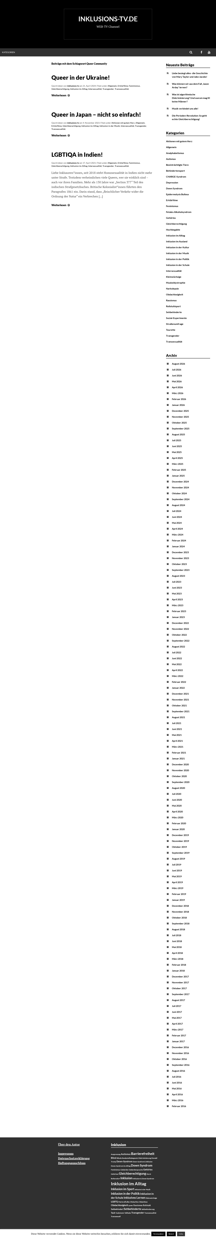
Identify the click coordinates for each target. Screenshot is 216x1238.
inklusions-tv (73, 86)
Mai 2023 (177, 593)
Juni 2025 (177, 446)
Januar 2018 (178, 970)
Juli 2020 (176, 793)
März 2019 (177, 888)
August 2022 (178, 646)
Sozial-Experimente (176, 318)
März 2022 (177, 676)
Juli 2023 (176, 581)
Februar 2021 (179, 752)
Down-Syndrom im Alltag (120, 1166)
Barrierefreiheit (142, 1154)
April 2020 (177, 811)
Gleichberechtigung (60, 89)
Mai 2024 (177, 522)
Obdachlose (143, 1202)
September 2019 (180, 852)
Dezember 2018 (180, 905)
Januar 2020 (178, 829)
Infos (181, 1234)
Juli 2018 (176, 935)
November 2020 (180, 770)
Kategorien (8, 52)
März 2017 (177, 1029)
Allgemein (112, 86)
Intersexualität (95, 89)
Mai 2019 (177, 876)
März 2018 (177, 958)
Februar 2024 (179, 540)
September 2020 (180, 782)
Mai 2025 (177, 452)
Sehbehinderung (148, 1209)
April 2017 (177, 1023)
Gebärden (124, 1170)
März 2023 (177, 605)
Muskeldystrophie (175, 282)
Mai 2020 (177, 805)
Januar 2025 (178, 475)
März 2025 (177, 463)
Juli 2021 (176, 723)
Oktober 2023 (179, 564)
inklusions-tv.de (108, 19)
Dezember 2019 (180, 835)
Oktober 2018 (179, 917)
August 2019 (178, 858)
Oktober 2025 (179, 422)
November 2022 (180, 628)
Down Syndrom (174, 188)
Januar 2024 (178, 546)
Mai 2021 (177, 734)
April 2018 (177, 952)
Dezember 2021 (180, 693)
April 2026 (177, 387)
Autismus (171, 158)
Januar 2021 (178, 758)
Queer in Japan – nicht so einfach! (96, 114)
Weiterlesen (61, 95)
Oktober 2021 (179, 705)
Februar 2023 (179, 611)
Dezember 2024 (180, 481)
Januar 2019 (178, 899)
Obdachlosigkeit (174, 294)
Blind (113, 1158)
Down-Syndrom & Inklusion (142, 1162)
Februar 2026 (179, 399)
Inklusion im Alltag (78, 89)
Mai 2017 (177, 1017)
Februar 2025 (179, 469)
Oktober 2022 (179, 634)
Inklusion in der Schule (178, 265)
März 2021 (177, 746)
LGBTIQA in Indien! (77, 154)
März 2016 (177, 1100)
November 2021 (180, 699)
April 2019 (177, 882)
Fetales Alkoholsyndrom (178, 212)
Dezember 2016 (180, 1047)
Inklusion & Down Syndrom (143, 1179)
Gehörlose (114, 1174)
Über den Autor (69, 1144)
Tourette (170, 329)
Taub (113, 1213)
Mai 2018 (177, 947)
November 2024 (180, 487)
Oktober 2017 (179, 988)
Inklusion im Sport (122, 1189)
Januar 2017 (178, 1041)
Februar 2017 (179, 1035)
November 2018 (180, 911)
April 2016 (177, 1094)
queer (130, 1205)
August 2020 (178, 787)
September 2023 (180, 569)
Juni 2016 (177, 1082)
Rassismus (171, 300)
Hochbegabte (173, 229)
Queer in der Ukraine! (80, 77)
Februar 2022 (179, 681)
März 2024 (177, 534)
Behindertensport (175, 170)
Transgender (108, 89)
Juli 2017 (176, 1006)
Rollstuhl (147, 1205)
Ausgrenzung (115, 1154)
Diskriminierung (144, 1158)
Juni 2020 (177, 799)
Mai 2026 (177, 381)
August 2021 (178, 717)
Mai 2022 (177, 664)
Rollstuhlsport (173, 306)
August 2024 (178, 505)
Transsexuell (115, 1216)
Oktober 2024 (179, 493)
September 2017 (180, 994)
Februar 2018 (179, 964)
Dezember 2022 (180, 623)
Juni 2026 (177, 375)
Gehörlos (171, 217)
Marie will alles (124, 1202)
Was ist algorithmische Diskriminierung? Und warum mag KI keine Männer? (191, 98)
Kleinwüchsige (173, 276)
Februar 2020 (179, 823)
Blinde (119, 1158)
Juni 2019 (177, 870)
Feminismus (134, 86)
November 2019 (180, 841)
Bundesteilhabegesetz (130, 1158)
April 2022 (177, 670)
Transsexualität (122, 89)
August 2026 (178, 363)
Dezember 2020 (180, 764)
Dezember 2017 (180, 976)
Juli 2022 (176, 652)
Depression (172, 182)
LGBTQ (114, 1201)
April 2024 (177, 528)
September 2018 (180, 923)
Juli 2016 (176, 1076)
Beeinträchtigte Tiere (177, 164)
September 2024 (180, 499)
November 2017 (180, 982)
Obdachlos (134, 1202)
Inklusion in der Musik (109, 126)
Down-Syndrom (124, 1161)
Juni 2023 (177, 587)
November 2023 (180, 558)
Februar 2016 (179, 1106)
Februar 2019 (179, 894)
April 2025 (177, 458)
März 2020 (177, 817)
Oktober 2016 (179, 1059)
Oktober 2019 (179, 846)
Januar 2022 (178, 687)
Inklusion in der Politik (177, 259)
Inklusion (126, 1178)
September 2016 (180, 1064)
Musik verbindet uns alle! (185, 108)
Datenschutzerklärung (74, 1158)
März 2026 (177, 393)
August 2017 (178, 1000)
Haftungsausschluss (72, 1163)
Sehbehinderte (174, 312)
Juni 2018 (177, 941)
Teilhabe (127, 1213)
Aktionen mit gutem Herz (123, 123)
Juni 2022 (177, 658)
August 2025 (178, 434)
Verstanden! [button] (158, 1234)
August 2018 (178, 929)
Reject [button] (171, 1234)
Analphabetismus (175, 153)
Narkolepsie (172, 288)
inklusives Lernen (134, 1197)
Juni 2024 (177, 516)
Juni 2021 (177, 729)
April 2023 (177, 599)
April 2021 (177, 740)
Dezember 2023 (180, 552)
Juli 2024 (176, 511)
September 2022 (180, 640)
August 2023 (178, 575)
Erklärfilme (123, 86)
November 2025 (180, 416)
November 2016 (180, 1053)
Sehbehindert (117, 1209)
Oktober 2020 (179, 776)
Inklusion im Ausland (176, 241)
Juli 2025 (176, 440)
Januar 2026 (178, 404)
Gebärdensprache (136, 1170)
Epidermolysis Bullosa (177, 194)
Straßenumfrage (174, 323)
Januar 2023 (178, 617)
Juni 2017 (177, 1011)
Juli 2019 (176, 864)
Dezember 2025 (180, 410)
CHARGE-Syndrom (176, 176)
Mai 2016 (177, 1088)
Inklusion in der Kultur (177, 247)
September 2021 (180, 711)
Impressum (65, 1154)
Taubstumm (120, 1213)
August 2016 (178, 1070)
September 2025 (180, 428)
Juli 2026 (176, 369)
